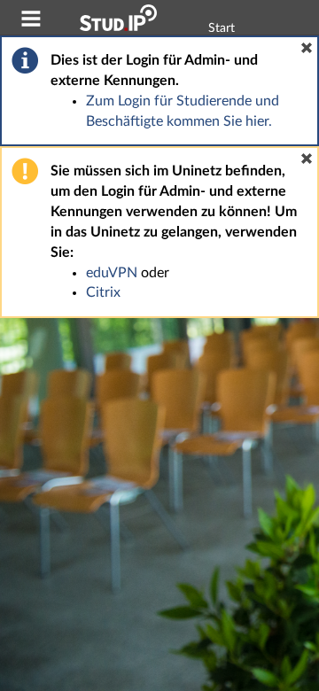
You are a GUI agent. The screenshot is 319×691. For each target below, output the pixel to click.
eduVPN (111, 273)
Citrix (103, 292)
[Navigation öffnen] (31, 21)
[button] (307, 48)
